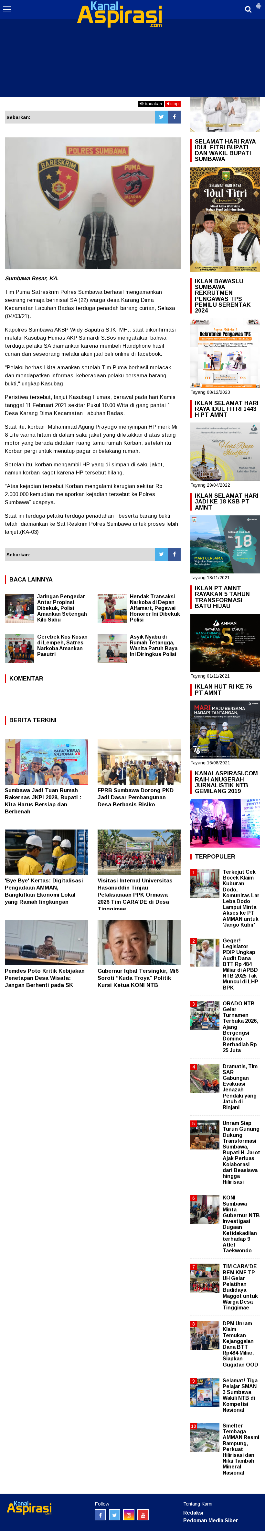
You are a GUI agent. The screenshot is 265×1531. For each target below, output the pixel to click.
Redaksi (193, 1513)
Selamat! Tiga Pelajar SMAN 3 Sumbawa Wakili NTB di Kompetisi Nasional (240, 1395)
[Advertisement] (132, 48)
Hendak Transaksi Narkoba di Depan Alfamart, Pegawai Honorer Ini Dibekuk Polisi (155, 608)
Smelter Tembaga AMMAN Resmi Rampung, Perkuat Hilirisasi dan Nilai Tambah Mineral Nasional (241, 1449)
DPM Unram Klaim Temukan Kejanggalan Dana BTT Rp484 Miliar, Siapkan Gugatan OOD (240, 1344)
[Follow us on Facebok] (100, 1514)
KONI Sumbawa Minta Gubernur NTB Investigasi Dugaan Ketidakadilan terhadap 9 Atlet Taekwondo (241, 1224)
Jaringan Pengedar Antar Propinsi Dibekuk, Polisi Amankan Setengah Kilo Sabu (62, 608)
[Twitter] (161, 117)
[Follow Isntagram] (128, 1514)
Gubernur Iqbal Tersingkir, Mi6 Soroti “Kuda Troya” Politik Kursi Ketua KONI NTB (138, 978)
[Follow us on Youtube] (143, 1514)
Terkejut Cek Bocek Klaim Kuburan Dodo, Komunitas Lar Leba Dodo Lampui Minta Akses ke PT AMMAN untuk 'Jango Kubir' (241, 898)
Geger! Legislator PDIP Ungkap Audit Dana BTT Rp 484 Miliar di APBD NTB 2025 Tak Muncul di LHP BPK (240, 964)
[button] (258, 3)
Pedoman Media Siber (210, 1520)
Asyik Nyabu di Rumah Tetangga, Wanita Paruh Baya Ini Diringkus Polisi (153, 645)
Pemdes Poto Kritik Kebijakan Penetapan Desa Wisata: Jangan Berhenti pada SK (45, 978)
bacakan (152, 103)
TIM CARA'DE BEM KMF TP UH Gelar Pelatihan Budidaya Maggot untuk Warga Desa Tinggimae (240, 1287)
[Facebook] (174, 117)
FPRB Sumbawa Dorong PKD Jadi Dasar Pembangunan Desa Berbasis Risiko (136, 797)
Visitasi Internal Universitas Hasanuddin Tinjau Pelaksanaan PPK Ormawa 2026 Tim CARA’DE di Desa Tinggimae (135, 895)
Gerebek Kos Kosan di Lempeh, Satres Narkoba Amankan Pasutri (62, 645)
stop (174, 103)
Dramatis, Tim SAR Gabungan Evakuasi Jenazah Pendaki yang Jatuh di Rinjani (240, 1087)
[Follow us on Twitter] (114, 1514)
